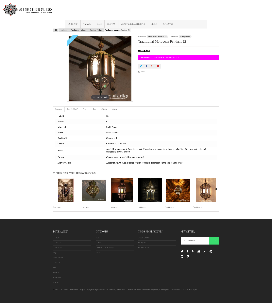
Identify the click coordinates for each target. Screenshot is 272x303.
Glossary (56, 263)
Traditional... (57, 207)
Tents (154, 24)
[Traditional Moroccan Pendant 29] (149, 190)
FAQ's (55, 253)
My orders (142, 243)
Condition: (174, 37)
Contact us (57, 248)
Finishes (85, 109)
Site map (56, 282)
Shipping (104, 109)
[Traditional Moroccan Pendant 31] (206, 190)
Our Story (73, 24)
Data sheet (58, 109)
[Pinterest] (211, 251)
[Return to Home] (56, 30)
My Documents (143, 248)
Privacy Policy (58, 258)
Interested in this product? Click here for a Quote (159, 57)
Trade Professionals (150, 231)
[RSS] (193, 251)
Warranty (57, 278)
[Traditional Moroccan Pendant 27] (93, 190)
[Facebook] (188, 251)
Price (95, 109)
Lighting (111, 24)
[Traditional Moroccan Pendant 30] (178, 190)
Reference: (142, 37)
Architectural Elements (133, 24)
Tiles (99, 24)
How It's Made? (72, 109)
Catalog (87, 24)
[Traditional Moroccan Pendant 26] (65, 190)
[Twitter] (182, 251)
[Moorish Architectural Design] (29, 8)
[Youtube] (198, 251)
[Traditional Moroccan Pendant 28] (121, 190)
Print (143, 72)
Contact (114, 109)
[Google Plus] (204, 251)
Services (56, 268)
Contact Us (168, 24)
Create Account (144, 238)
